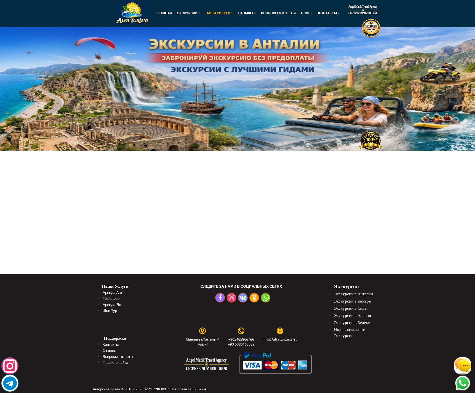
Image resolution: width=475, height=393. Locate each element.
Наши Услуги (218, 13)
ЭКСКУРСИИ (187, 13)
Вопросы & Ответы (278, 13)
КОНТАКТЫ (327, 13)
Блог (305, 13)
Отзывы (245, 13)
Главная (164, 13)
